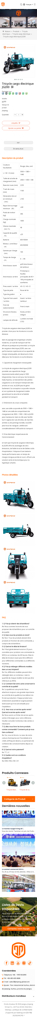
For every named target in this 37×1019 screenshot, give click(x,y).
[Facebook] (6, 963)
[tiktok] (29, 963)
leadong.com (21, 1013)
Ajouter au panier (14, 128)
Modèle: (4, 99)
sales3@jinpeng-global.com (19, 982)
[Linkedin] (12, 963)
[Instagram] (24, 963)
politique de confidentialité (22, 1010)
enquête (15, 123)
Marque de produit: (5, 106)
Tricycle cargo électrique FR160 (25, 790)
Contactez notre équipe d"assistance (19, 929)
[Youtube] (18, 963)
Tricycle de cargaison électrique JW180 (12, 790)
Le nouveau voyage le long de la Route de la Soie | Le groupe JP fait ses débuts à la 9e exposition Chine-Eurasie (13, 825)
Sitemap (8, 1010)
